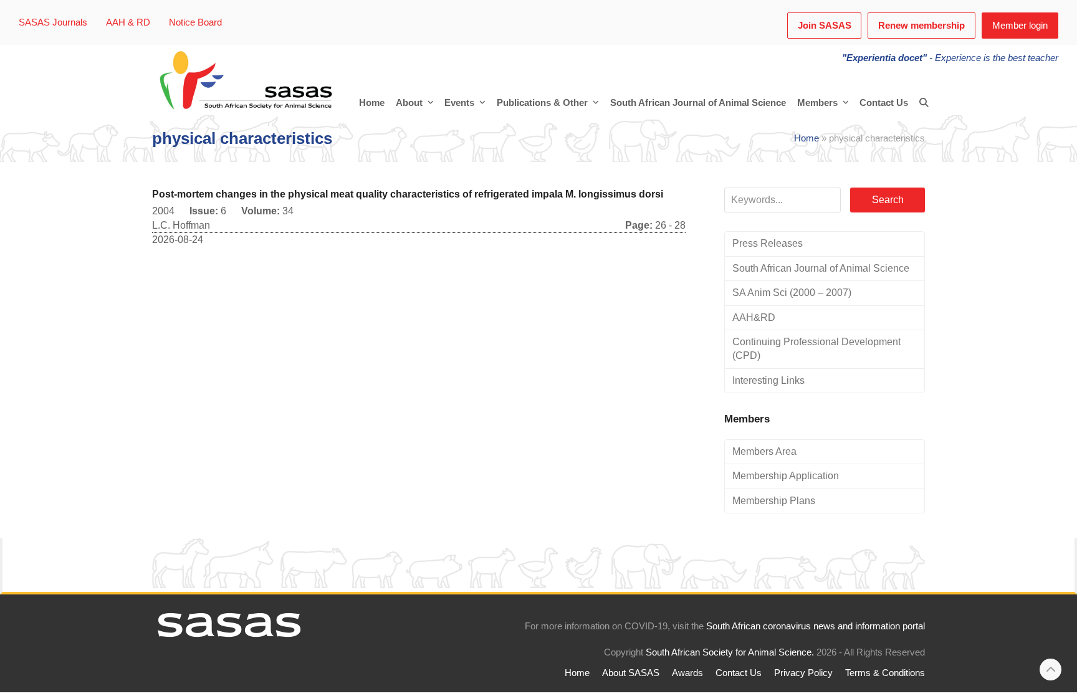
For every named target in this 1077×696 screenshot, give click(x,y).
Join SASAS (824, 26)
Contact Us (739, 673)
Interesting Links (768, 380)
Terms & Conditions (885, 673)
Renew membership (921, 26)
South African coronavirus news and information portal (815, 626)
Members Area (764, 451)
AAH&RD (753, 317)
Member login (1020, 26)
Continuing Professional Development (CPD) (816, 348)
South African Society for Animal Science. (730, 652)
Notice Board (195, 22)
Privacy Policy (803, 673)
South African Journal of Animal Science (820, 268)
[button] (924, 102)
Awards (687, 673)
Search (888, 199)
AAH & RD (128, 22)
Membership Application (785, 475)
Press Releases (767, 243)
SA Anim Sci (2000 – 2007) (791, 292)
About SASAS (630, 673)
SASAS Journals (53, 22)
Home (806, 138)
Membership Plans (773, 500)
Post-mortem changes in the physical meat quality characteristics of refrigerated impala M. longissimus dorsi (407, 194)
